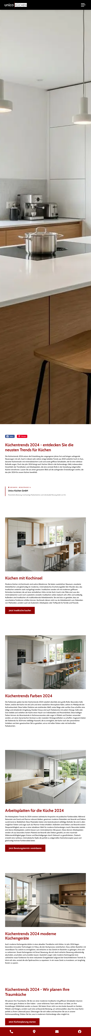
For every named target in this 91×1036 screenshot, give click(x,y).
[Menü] (83, 4)
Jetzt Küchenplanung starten (22, 1021)
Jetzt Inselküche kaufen (20, 610)
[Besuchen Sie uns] (34, 1031)
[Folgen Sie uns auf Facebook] (79, 1031)
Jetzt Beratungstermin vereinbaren (25, 848)
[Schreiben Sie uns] (57, 1031)
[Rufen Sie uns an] (11, 1031)
